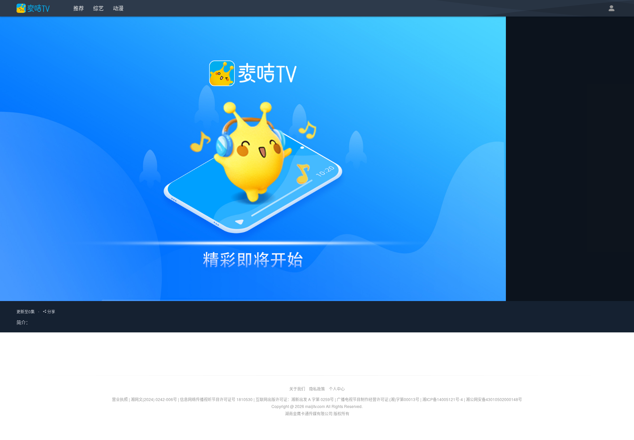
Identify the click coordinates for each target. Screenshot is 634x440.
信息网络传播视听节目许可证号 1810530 (216, 399)
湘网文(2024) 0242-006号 (154, 399)
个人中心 (337, 388)
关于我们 (297, 388)
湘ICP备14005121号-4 (442, 399)
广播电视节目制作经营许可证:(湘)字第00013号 (378, 399)
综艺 (98, 8)
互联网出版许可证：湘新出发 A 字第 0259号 (295, 399)
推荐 (78, 8)
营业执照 (120, 399)
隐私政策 (317, 388)
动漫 (118, 8)
